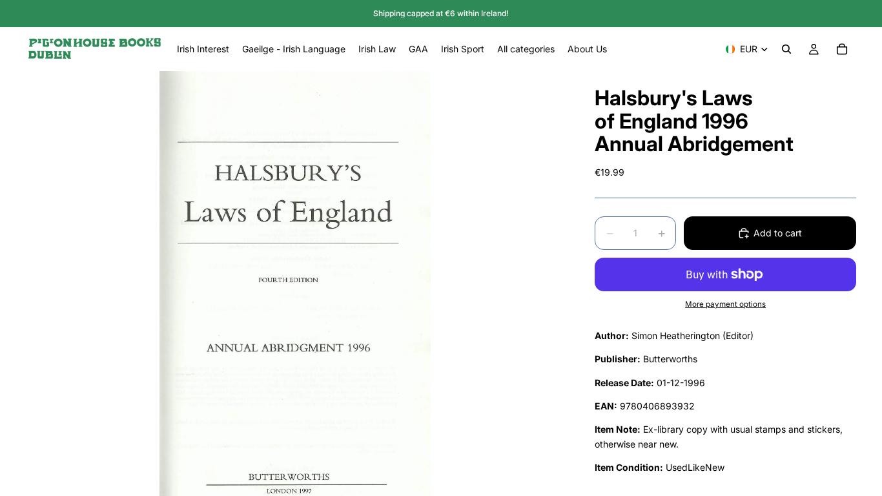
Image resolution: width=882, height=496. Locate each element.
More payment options (725, 304)
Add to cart (778, 232)
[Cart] (842, 49)
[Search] (786, 49)
